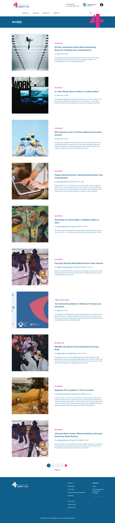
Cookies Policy (72, 507)
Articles (36, 13)
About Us (25, 13)
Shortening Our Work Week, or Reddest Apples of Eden (77, 221)
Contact (56, 13)
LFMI (58, 54)
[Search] (91, 13)
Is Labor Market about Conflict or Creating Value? (77, 91)
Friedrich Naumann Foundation (76, 492)
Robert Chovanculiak (64, 267)
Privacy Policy (71, 504)
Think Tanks (71, 489)
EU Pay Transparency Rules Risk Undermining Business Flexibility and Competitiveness (75, 48)
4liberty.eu (73, 353)
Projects (46, 13)
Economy (59, 43)
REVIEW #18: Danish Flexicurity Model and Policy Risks (77, 348)
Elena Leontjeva (62, 226)
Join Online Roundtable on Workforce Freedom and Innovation (78, 305)
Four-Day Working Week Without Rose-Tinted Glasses (79, 263)
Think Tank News (62, 300)
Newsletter (71, 495)
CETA (71, 181)
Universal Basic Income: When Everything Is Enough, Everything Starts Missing (78, 434)
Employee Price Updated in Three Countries (74, 390)
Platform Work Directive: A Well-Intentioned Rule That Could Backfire (79, 176)
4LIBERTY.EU (56, 518)
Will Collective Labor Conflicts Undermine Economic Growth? (78, 133)
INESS (77, 267)
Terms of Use (71, 501)
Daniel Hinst (61, 353)
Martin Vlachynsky (63, 394)
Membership (71, 486)
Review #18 (59, 343)
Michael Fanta (61, 181)
